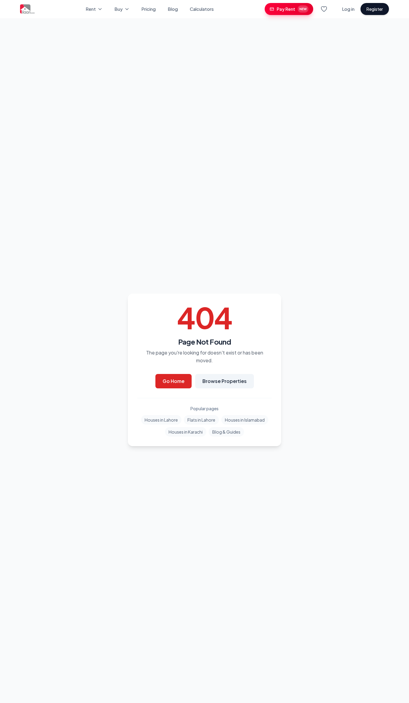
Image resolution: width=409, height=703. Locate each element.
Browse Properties (224, 381)
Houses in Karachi (186, 432)
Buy (118, 9)
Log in (348, 9)
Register (374, 9)
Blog (173, 9)
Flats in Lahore (201, 420)
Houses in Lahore (161, 420)
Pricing (148, 9)
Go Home (173, 381)
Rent (91, 9)
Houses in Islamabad (245, 420)
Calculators (202, 9)
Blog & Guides (226, 432)
